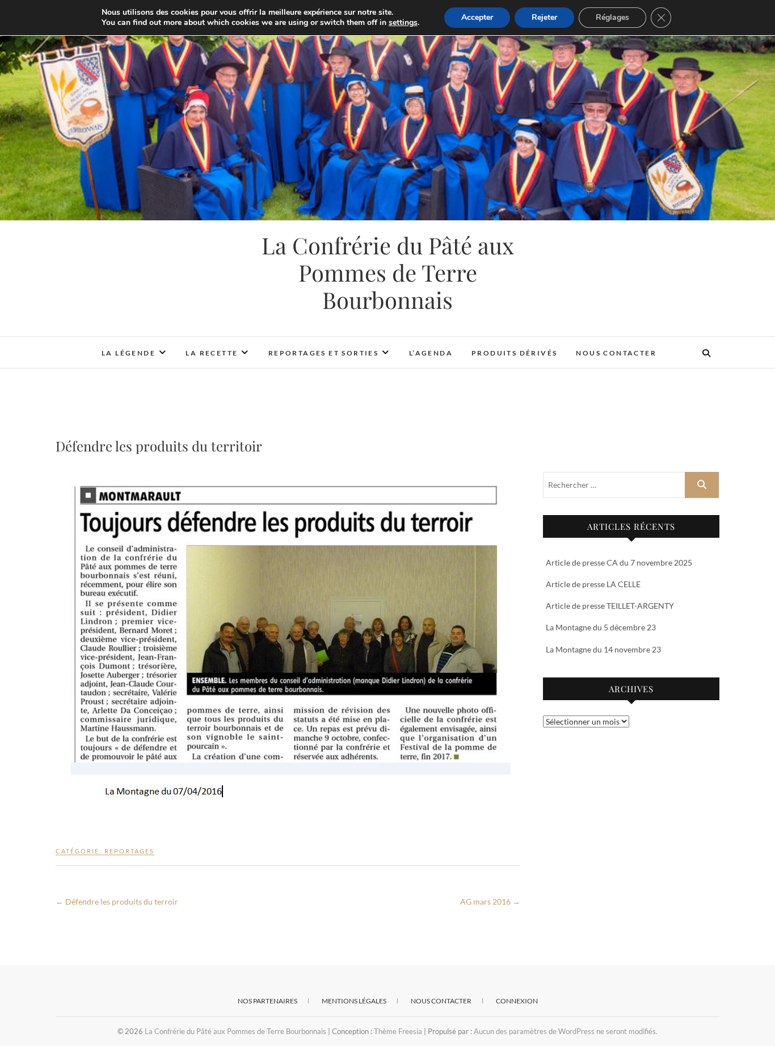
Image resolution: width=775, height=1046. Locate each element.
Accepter (477, 17)
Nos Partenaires (267, 1001)
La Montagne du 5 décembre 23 (601, 627)
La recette (212, 353)
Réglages (612, 17)
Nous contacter (616, 353)
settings (403, 23)
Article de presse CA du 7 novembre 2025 (619, 562)
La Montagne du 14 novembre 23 (603, 649)
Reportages (129, 851)
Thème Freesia (398, 1031)
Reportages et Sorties (323, 353)
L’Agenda (431, 353)
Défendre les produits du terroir (117, 901)
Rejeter (544, 17)
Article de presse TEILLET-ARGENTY (610, 605)
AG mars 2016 (490, 901)
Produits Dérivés (514, 353)
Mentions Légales (354, 1001)
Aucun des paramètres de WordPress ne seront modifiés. (566, 1031)
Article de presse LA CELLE (593, 584)
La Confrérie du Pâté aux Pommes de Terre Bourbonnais (388, 272)
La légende (128, 353)
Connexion (517, 1001)
